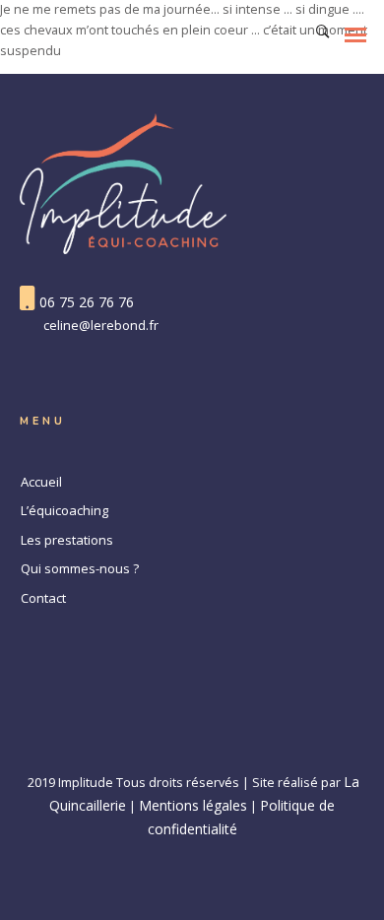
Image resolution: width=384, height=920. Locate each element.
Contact (43, 598)
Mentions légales (193, 805)
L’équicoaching (64, 510)
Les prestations (67, 540)
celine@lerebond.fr (101, 325)
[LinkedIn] (192, 743)
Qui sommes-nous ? (80, 568)
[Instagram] (231, 743)
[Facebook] (152, 743)
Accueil (41, 482)
